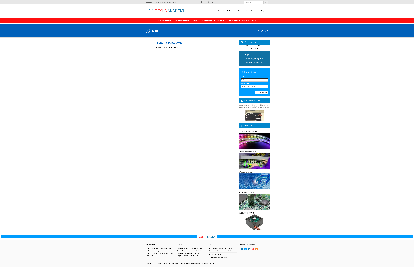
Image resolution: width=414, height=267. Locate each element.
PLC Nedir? (200, 248)
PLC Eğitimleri (219, 20)
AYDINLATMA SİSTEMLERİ (248, 131)
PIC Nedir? (192, 248)
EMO (197, 256)
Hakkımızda (231, 11)
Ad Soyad (244, 77)
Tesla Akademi (158, 263)
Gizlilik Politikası (191, 263)
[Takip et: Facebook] (201, 2)
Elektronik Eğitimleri (182, 20)
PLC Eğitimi (155, 253)
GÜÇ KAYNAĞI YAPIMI (246, 213)
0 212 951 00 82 (152, 2)
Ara (266, 2)
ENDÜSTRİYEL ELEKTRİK (248, 152)
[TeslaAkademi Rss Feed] (212, 2)
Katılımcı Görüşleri (252, 101)
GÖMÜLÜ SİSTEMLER (246, 172)
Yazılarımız (255, 11)
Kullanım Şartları (203, 263)
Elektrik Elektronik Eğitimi (154, 251)
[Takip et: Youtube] (253, 249)
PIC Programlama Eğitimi (164, 248)
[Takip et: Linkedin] (209, 2)
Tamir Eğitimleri (233, 20)
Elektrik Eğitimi (150, 248)
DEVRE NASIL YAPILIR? (247, 192)
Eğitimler (182, 263)
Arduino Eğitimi (165, 253)
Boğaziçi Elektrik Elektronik (185, 256)
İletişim (263, 11)
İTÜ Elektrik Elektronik (192, 253)
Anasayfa (221, 11)
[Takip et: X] (205, 2)
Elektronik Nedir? (182, 248)
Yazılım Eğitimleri (248, 20)
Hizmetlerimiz (243, 11)
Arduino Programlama (184, 251)
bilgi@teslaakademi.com (168, 2)
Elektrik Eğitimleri (164, 20)
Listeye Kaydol (262, 92)
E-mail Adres (245, 83)
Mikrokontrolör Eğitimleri (202, 20)
